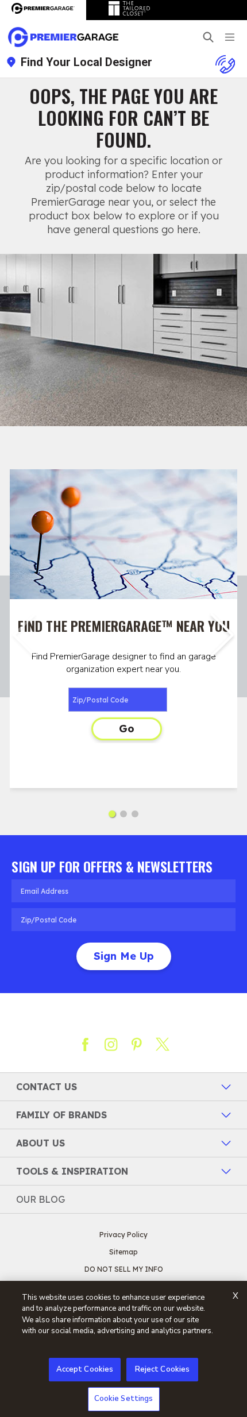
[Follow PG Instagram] (110, 1044)
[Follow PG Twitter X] (162, 1044)
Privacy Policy (123, 1234)
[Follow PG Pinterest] (136, 1044)
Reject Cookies (162, 1369)
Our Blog (40, 1199)
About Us (40, 1143)
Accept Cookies (85, 1369)
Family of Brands (61, 1115)
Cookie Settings (123, 1398)
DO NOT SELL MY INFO (123, 1269)
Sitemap (123, 1252)
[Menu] (230, 37)
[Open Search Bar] (208, 37)
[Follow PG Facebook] (85, 1044)
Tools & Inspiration (72, 1171)
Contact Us (46, 1086)
